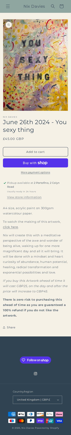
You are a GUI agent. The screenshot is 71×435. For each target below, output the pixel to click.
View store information (24, 197)
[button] (8, 6)
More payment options (35, 172)
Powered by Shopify (47, 428)
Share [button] (11, 327)
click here (10, 227)
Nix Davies (28, 428)
